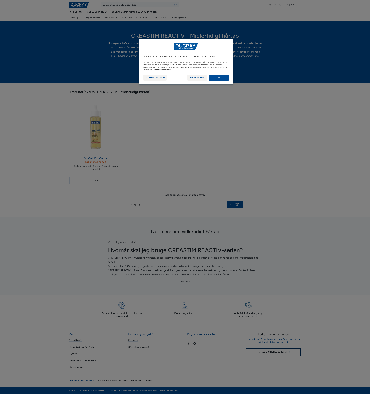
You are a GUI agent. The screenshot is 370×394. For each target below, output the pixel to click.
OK (219, 77)
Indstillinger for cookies (155, 77)
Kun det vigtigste (197, 77)
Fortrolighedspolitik (163, 69)
